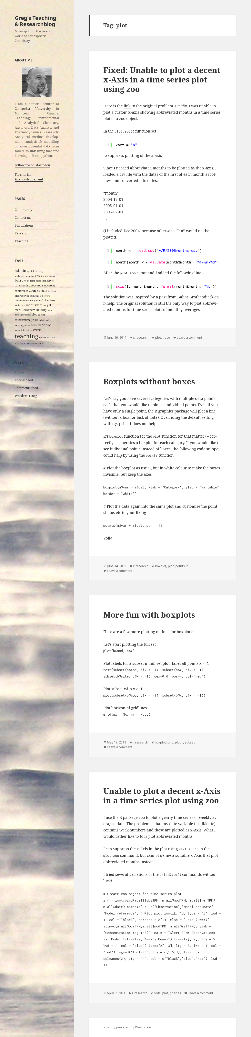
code (157, 993)
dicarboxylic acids (25, 295)
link (127, 106)
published (44, 320)
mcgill (47, 305)
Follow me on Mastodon (32, 165)
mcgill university (25, 310)
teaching (26, 336)
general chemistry (44, 300)
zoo (167, 337)
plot (34, 314)
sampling (19, 325)
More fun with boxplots (149, 614)
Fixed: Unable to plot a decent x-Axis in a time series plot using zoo (161, 79)
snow (46, 325)
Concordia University (33, 108)
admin (20, 270)
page (49, 310)
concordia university (43, 285)
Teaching (21, 241)
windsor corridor (35, 343)
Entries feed (24, 380)
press (34, 320)
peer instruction (23, 314)
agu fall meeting (35, 271)
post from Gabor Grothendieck (186, 297)
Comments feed (26, 388)
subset (29, 330)
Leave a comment (189, 337)
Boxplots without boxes (149, 381)
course (35, 290)
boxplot (31, 280)
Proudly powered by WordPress (127, 1027)
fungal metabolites (24, 300)
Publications (24, 225)
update (42, 337)
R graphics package (172, 411)
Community (23, 210)
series (27, 325)
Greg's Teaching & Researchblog (35, 21)
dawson (52, 291)
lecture (21, 305)
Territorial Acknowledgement (29, 176)
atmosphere (49, 276)
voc (17, 343)
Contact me (23, 217)
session (36, 325)
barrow (20, 280)
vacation (51, 337)
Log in (19, 372)
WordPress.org (26, 396)
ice (16, 305)
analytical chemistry (24, 276)
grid (170, 742)
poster (41, 314)
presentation (22, 320)
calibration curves (45, 280)
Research (21, 233)
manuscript (34, 305)
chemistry (22, 285)
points (180, 566)
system (37, 330)
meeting (41, 310)
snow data (20, 330)
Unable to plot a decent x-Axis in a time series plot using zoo (162, 796)
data (44, 291)
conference (21, 291)
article (39, 276)
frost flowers (43, 295)
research (142, 337)
